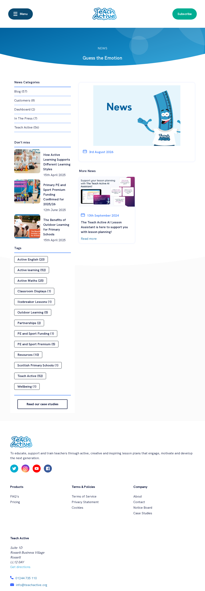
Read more (89, 239)
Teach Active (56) (26, 127)
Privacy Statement (85, 502)
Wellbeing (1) (26, 386)
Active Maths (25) (30, 281)
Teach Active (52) (30, 376)
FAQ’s (14, 496)
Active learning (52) (31, 270)
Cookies (77, 507)
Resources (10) (28, 355)
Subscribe (185, 14)
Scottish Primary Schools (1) (37, 365)
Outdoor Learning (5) (32, 312)
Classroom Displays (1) (34, 291)
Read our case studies (42, 404)
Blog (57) (20, 91)
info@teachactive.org (31, 585)
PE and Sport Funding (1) (35, 333)
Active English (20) (31, 259)
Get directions (20, 567)
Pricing (15, 502)
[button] (20, 14)
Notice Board (142, 507)
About (137, 496)
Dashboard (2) (24, 109)
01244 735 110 (26, 578)
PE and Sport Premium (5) (36, 344)
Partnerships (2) (29, 323)
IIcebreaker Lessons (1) (34, 302)
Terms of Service (84, 496)
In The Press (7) (25, 118)
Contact (139, 502)
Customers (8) (24, 100)
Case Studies (142, 513)
